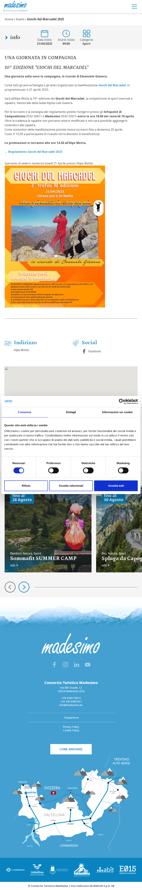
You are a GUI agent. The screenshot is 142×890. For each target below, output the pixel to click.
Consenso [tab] (24, 412)
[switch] (53, 470)
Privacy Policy (71, 727)
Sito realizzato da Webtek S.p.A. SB (92, 886)
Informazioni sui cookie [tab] (117, 412)
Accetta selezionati (71, 485)
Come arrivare (71, 749)
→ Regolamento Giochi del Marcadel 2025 (33, 152)
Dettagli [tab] (71, 412)
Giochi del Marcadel (112, 85)
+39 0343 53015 (71, 698)
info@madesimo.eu (71, 705)
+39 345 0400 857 (71, 701)
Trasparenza (71, 717)
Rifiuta (26, 485)
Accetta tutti (116, 485)
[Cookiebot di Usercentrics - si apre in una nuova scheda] (121, 401)
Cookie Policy (71, 730)
